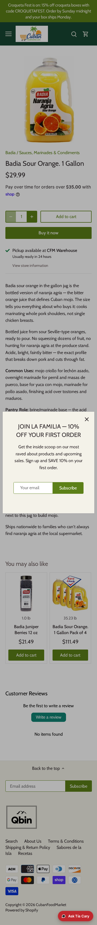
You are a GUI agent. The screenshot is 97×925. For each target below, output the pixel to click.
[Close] (87, 419)
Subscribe (68, 488)
